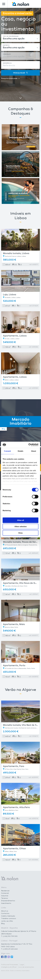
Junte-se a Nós (7, 921)
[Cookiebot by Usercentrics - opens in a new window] (28, 444)
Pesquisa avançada (9, 78)
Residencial (5, 891)
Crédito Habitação (8, 916)
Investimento (6, 903)
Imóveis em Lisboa (20, 216)
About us (4, 911)
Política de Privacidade (9, 965)
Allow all (20, 520)
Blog (3, 923)
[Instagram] (9, 957)
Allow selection (20, 526)
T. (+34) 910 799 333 (9, 936)
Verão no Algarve (20, 690)
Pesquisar (19, 73)
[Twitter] (12, 957)
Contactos (5, 913)
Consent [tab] (7, 451)
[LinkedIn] (5, 957)
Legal (22, 965)
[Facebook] (2, 957)
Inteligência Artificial (8, 967)
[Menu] (3, 4)
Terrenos (4, 898)
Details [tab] (20, 451)
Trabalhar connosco (8, 918)
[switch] (35, 496)
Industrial (4, 896)
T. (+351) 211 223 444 (9, 949)
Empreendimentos (8, 901)
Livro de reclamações (26, 967)
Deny (20, 533)
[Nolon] (20, 4)
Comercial (5, 893)
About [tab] (33, 451)
